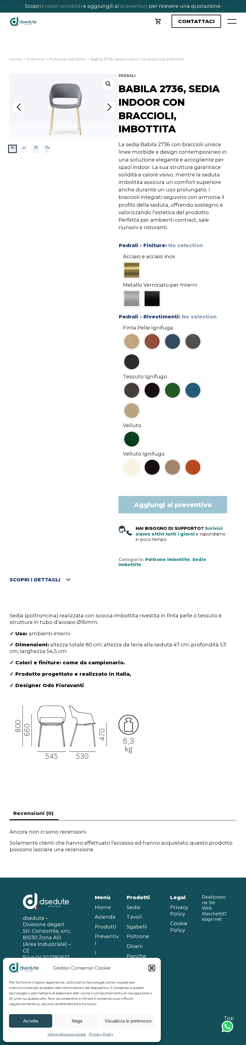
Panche (136, 956)
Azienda (105, 917)
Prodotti (105, 927)
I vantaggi (106, 956)
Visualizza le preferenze (128, 1020)
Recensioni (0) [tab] (33, 813)
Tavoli (134, 917)
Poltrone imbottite (67, 59)
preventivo (133, 6)
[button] (152, 968)
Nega (77, 1020)
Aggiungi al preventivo (173, 505)
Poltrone (35, 59)
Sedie (133, 907)
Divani (134, 946)
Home (16, 59)
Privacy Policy (101, 1034)
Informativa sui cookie (67, 1034)
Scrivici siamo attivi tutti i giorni (179, 531)
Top (229, 1018)
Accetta (30, 1020)
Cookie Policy (179, 926)
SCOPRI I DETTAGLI (35, 580)
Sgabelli (137, 927)
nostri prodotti (63, 6)
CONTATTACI (196, 21)
